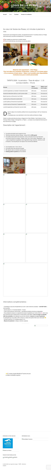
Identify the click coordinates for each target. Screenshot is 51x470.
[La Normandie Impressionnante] (8, 448)
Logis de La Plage (24, 5)
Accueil (5, 14)
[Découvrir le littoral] (27, 439)
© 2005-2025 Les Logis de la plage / (11, 464)
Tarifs (10, 14)
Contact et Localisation (26, 14)
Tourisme (16, 14)
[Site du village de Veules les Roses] (7, 450)
